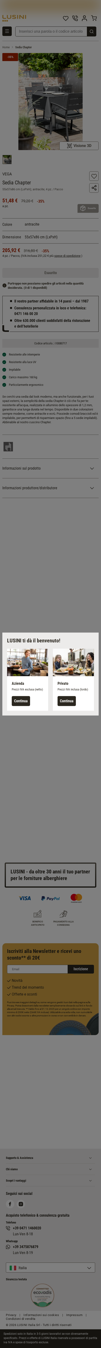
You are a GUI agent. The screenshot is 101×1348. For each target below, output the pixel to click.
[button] (27, 680)
